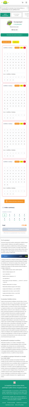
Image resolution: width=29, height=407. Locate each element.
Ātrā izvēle (17, 47)
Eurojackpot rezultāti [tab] (16, 14)
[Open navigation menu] (26, 2)
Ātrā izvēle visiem (6, 42)
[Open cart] (22, 2)
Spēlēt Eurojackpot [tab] (5, 14)
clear (21, 47)
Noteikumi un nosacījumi (21, 402)
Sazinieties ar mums (9, 404)
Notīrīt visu (16, 42)
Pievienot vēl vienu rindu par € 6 (15, 201)
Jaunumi (4, 402)
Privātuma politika (11, 402)
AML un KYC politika (19, 404)
